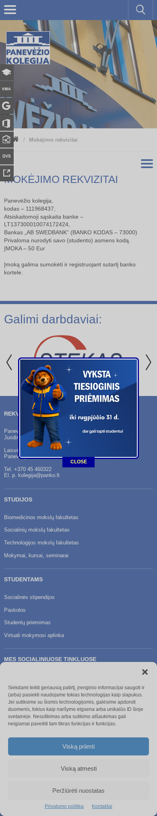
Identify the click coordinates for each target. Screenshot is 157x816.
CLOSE (78, 462)
